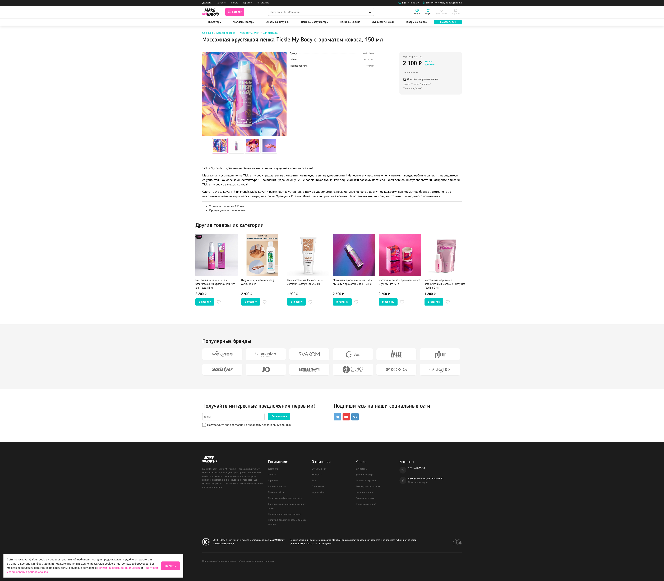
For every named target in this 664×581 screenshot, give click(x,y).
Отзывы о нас (319, 469)
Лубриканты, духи (383, 22)
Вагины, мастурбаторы (314, 22)
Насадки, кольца (350, 22)
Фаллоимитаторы (244, 22)
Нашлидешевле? (430, 63)
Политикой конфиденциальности (119, 567)
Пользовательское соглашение (284, 514)
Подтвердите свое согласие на (249, 425)
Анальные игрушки (277, 22)
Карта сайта (318, 492)
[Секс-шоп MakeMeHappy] (211, 12)
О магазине (263, 3)
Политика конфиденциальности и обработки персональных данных (238, 561)
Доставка (206, 3)
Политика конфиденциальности (285, 498)
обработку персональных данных (269, 425)
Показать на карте (417, 482)
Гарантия (247, 3)
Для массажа (270, 33)
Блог (314, 480)
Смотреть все (448, 22)
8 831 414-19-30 (410, 3)
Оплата (234, 3)
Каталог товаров (225, 33)
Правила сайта (276, 492)
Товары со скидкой (417, 22)
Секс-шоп (207, 33)
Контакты (221, 3)
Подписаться (279, 416)
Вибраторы (214, 22)
